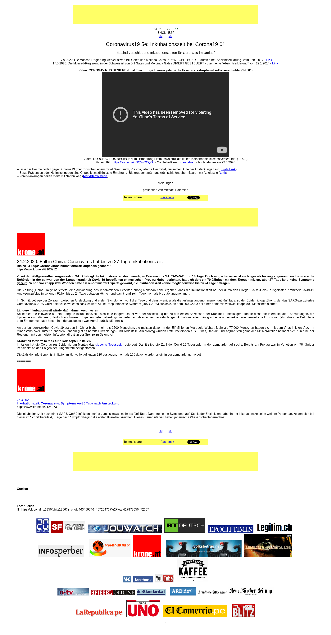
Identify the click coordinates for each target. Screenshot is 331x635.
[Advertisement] (153, 14)
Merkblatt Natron (95, 176)
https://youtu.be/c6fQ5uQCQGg (134, 162)
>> (170, 36)
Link (269, 60)
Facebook (167, 197)
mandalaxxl (188, 162)
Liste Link (228, 169)
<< (160, 36)
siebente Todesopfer (109, 344)
